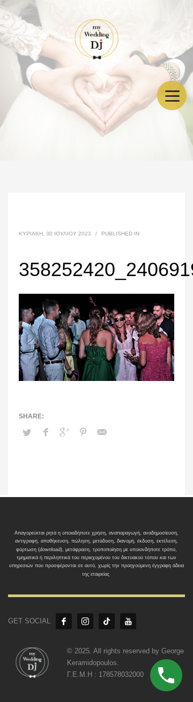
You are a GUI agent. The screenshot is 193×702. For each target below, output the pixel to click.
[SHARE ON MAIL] (102, 432)
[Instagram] (85, 621)
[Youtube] (128, 621)
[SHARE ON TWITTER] (27, 433)
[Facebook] (64, 621)
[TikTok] (107, 621)
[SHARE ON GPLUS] (64, 432)
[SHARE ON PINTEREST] (83, 432)
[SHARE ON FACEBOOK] (46, 432)
